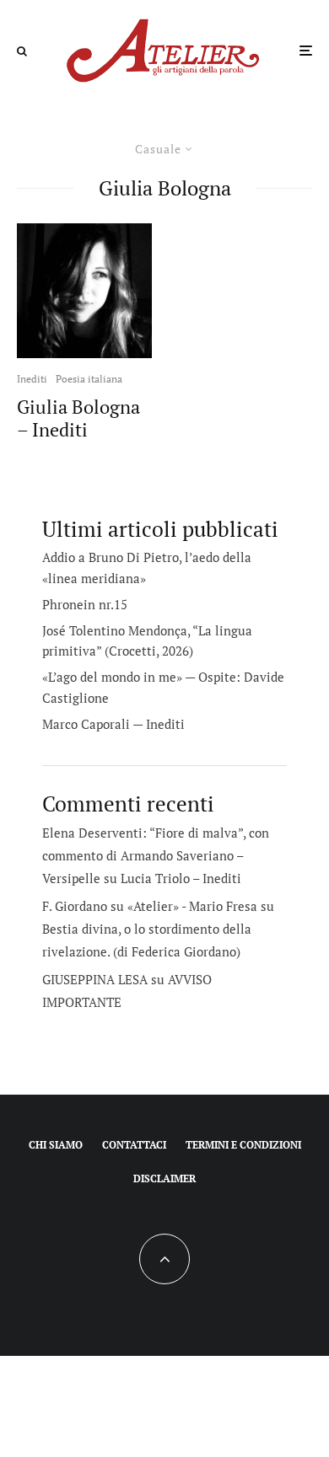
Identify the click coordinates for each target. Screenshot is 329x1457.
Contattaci (134, 1144)
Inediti (32, 378)
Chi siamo (56, 1144)
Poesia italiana (89, 378)
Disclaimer (164, 1178)
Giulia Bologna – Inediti (78, 418)
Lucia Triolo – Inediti (181, 878)
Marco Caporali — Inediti (113, 723)
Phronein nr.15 (84, 604)
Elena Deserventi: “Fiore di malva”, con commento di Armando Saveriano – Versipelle (155, 855)
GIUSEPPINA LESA (95, 979)
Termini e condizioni (243, 1144)
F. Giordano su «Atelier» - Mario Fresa (149, 905)
